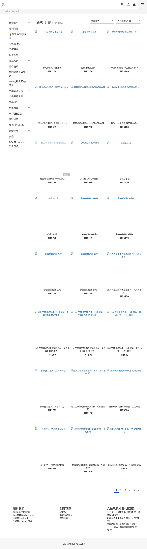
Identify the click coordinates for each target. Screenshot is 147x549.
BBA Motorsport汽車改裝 (17, 143)
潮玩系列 (13, 60)
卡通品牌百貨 (16, 90)
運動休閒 (13, 130)
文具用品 (13, 102)
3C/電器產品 (15, 113)
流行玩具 (13, 66)
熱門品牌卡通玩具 (17, 73)
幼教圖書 (15, 11)
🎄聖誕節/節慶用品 (18, 36)
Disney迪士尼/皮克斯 (17, 83)
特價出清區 (15, 43)
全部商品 (6, 11)
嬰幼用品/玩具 (16, 125)
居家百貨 (13, 107)
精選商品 (13, 23)
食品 (11, 136)
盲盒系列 (13, 55)
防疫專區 (13, 49)
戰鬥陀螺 (13, 28)
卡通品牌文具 (16, 96)
